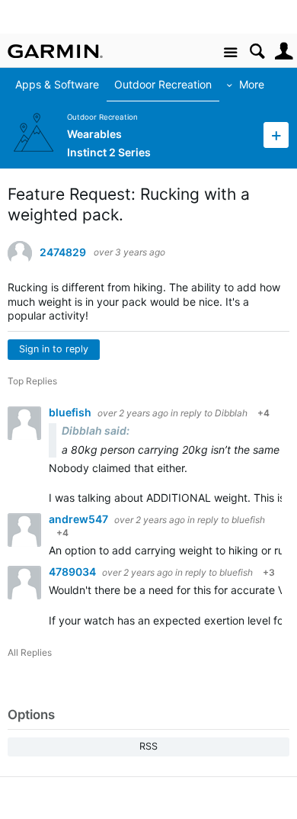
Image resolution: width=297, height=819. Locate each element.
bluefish (71, 412)
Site (230, 53)
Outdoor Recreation (155, 84)
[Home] (55, 51)
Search (257, 51)
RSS (148, 746)
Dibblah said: (95, 430)
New (276, 134)
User (283, 51)
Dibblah (231, 413)
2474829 (63, 252)
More (244, 84)
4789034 (73, 571)
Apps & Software (49, 84)
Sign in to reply (53, 349)
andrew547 (79, 518)
